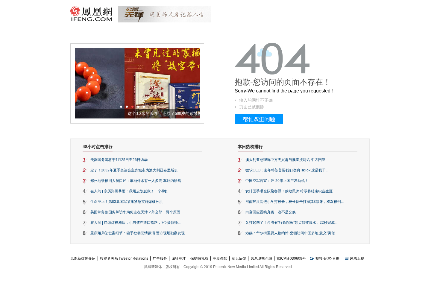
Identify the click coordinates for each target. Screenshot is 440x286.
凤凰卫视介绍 (261, 258)
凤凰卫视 (357, 258)
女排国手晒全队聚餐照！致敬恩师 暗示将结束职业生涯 (289, 191)
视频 (319, 258)
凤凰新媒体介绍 (82, 258)
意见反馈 (239, 258)
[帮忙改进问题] (259, 123)
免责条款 (220, 258)
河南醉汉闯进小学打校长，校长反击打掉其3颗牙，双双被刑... (294, 202)
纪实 (327, 258)
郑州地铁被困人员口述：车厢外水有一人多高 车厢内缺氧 (135, 181)
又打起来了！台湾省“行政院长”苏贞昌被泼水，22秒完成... (291, 222)
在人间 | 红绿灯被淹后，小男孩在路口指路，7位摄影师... (135, 222)
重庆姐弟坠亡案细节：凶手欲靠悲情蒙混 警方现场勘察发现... (138, 233)
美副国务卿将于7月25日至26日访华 (119, 160)
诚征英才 (179, 258)
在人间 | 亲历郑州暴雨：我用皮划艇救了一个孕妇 (129, 191)
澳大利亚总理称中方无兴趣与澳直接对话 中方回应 (285, 160)
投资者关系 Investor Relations (124, 258)
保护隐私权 (199, 258)
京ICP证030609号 (291, 258)
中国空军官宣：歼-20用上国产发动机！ (276, 181)
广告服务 (160, 258)
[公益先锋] (164, 21)
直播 (335, 258)
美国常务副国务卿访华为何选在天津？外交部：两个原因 (135, 212)
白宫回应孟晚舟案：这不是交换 (270, 212)
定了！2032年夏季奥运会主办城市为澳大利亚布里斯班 (134, 170)
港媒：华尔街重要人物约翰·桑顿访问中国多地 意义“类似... (291, 233)
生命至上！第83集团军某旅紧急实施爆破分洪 (126, 202)
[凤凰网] (91, 20)
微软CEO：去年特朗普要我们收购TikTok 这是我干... (286, 170)
